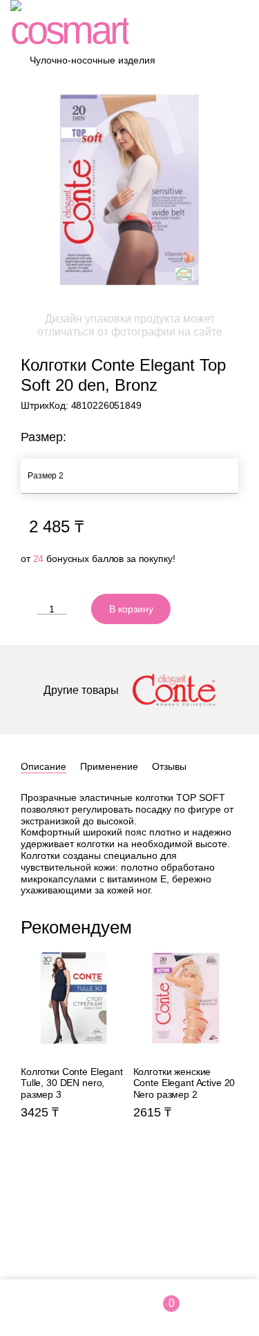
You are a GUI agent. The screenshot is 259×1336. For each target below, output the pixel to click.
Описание (43, 766)
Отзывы (169, 766)
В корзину (131, 608)
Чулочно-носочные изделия (92, 60)
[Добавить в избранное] (190, 609)
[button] (232, 925)
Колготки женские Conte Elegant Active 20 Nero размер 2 (186, 1048)
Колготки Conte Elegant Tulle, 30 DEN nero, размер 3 (73, 1048)
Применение (109, 766)
